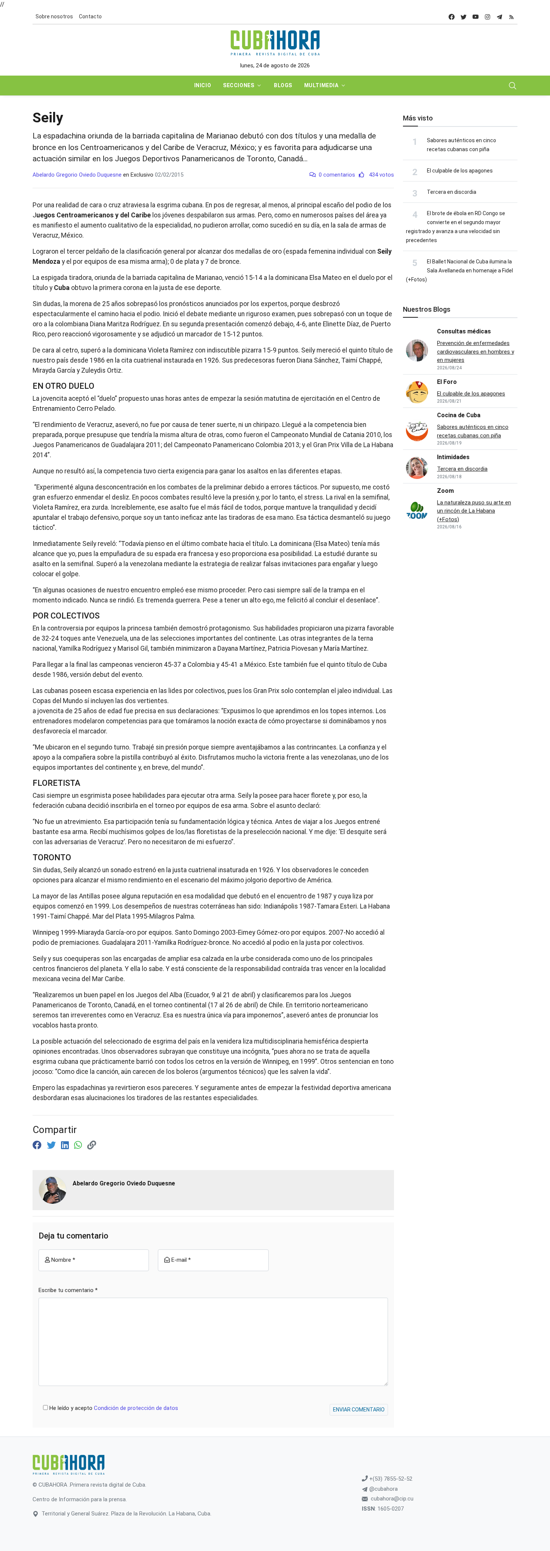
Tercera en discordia (451, 192)
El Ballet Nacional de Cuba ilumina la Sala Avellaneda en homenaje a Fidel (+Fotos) (459, 271)
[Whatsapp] (79, 1145)
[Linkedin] (66, 1145)
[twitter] (464, 17)
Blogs (283, 85)
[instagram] (488, 17)
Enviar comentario (359, 1410)
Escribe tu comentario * (68, 1290)
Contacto (90, 16)
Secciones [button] (238, 85)
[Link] (91, 1145)
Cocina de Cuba (458, 415)
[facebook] (452, 17)
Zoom (445, 490)
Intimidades (453, 457)
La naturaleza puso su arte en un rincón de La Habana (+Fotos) (474, 511)
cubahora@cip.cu (392, 1498)
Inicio (202, 85)
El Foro (447, 381)
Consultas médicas (464, 331)
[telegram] (499, 17)
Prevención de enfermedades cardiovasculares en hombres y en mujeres (475, 351)
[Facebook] (38, 1145)
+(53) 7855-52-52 (390, 1478)
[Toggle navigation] (512, 85)
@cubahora (383, 1489)
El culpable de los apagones (460, 171)
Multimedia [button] (321, 85)
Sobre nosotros (54, 16)
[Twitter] (52, 1145)
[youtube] (476, 17)
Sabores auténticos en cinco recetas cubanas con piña (472, 431)
